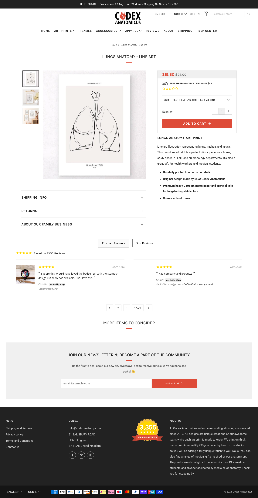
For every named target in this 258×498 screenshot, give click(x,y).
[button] (30, 78)
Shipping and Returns (19, 428)
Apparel (131, 31)
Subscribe (172, 383)
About (169, 31)
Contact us (12, 447)
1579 (137, 308)
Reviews (153, 31)
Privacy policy (14, 434)
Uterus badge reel (47, 288)
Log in (195, 14)
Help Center (207, 31)
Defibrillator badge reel (168, 284)
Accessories (106, 31)
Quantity (167, 111)
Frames (86, 31)
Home (45, 31)
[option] (94, 124)
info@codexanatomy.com (85, 428)
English (161, 14)
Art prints (63, 31)
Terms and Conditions (19, 440)
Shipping (185, 31)
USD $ (178, 14)
